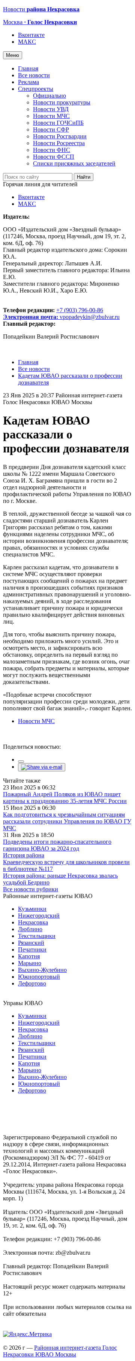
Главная (28, 68)
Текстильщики (37, 936)
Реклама (28, 82)
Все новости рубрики (30, 889)
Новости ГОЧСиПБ (58, 123)
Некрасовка (33, 922)
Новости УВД (51, 109)
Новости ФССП (53, 156)
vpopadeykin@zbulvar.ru (90, 317)
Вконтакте (31, 35)
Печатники (32, 949)
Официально (49, 95)
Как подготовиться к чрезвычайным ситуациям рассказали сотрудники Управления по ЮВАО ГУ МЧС (67, 821)
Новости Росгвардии (60, 136)
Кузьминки (32, 909)
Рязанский (31, 943)
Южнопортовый (39, 976)
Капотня (29, 956)
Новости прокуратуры (61, 102)
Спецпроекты (35, 89)
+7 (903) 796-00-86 (53, 313)
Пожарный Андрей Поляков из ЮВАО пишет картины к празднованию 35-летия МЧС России (65, 797)
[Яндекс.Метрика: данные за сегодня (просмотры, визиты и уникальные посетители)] (27, 1334)
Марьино (29, 963)
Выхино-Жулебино (42, 970)
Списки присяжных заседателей (74, 163)
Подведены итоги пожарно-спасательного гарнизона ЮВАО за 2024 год (57, 845)
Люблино (30, 929)
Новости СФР (51, 129)
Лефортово (32, 983)
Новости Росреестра (59, 143)
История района (23, 855)
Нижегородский (39, 915)
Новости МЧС (51, 116)
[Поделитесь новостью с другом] (41, 767)
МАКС (27, 41)
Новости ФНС (51, 150)
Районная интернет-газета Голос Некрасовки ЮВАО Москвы (60, 1351)
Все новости (34, 75)
